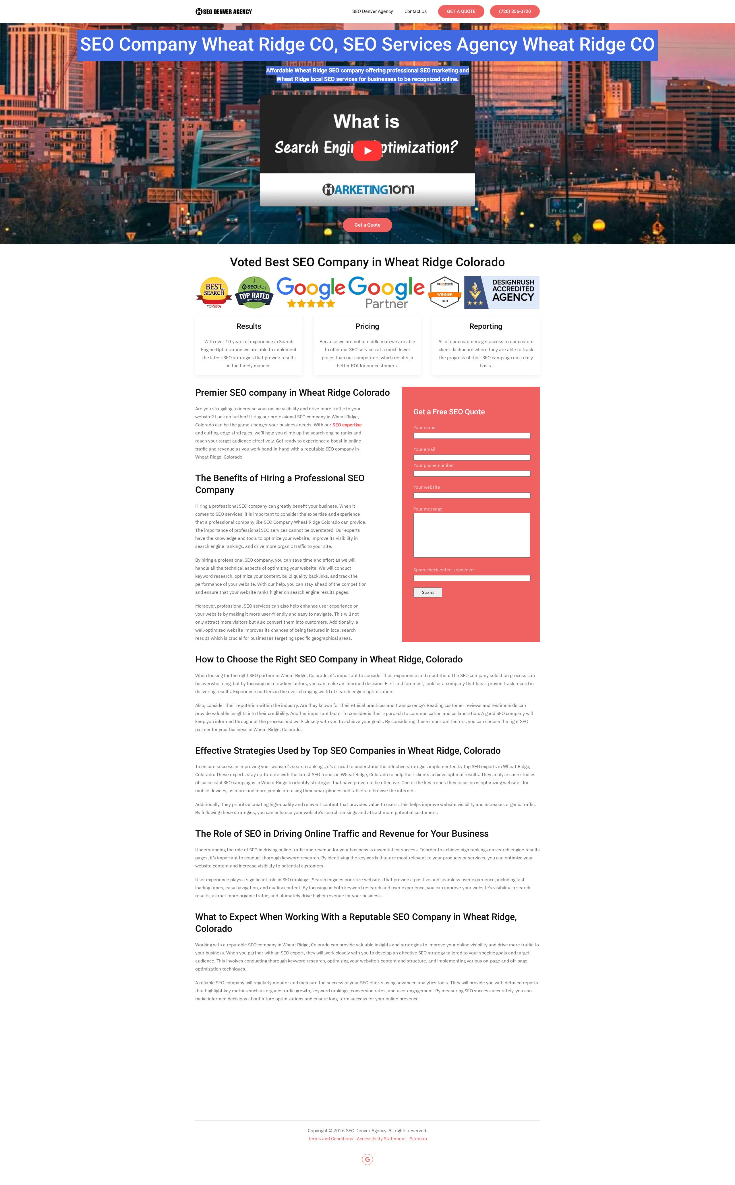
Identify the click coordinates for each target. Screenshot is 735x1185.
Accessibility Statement (381, 1138)
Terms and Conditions (330, 1138)
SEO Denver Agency (372, 11)
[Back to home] (224, 11)
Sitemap (418, 1138)
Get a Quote (367, 225)
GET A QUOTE (461, 11)
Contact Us (416, 11)
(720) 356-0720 (515, 11)
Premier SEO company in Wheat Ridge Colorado (292, 392)
